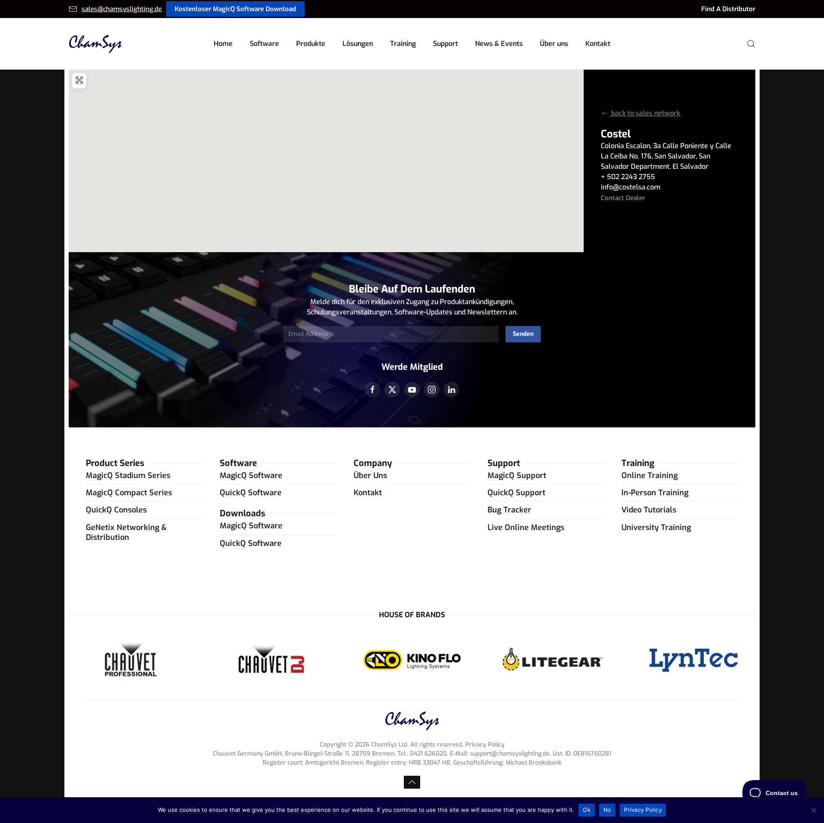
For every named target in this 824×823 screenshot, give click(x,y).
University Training (656, 527)
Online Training (649, 475)
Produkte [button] (310, 43)
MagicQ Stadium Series (128, 475)
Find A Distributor (728, 9)
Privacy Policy (643, 809)
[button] (751, 44)
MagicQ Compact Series (129, 493)
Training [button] (403, 43)
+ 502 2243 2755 (628, 176)
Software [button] (264, 43)
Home (223, 43)
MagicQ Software (251, 475)
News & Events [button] (499, 43)
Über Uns (370, 475)
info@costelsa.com (630, 187)
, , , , (666, 156)
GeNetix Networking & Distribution (126, 532)
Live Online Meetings (526, 527)
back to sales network (644, 113)
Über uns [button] (554, 43)
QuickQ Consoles (116, 510)
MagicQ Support (517, 475)
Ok (587, 809)
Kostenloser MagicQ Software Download (235, 9)
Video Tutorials (648, 510)
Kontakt (597, 43)
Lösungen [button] (357, 43)
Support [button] (445, 43)
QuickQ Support (516, 493)
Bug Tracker (509, 510)
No (607, 809)
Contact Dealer (623, 198)
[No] (813, 810)
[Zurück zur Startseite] (95, 44)
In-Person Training (654, 493)
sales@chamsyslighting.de (122, 9)
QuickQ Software (251, 493)
